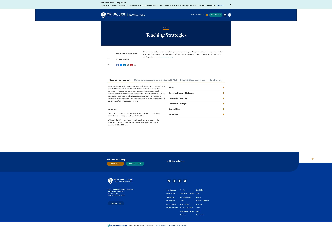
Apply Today (115, 164)
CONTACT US (116, 203)
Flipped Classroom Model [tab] (193, 80)
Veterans (183, 215)
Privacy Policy (164, 225)
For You (182, 190)
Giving (198, 211)
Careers (198, 197)
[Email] (135, 65)
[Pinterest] (131, 65)
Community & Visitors (187, 211)
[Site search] (229, 15)
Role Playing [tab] (215, 80)
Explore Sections (198, 15)
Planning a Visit (171, 204)
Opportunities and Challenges (181, 93)
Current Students (185, 197)
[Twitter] (128, 65)
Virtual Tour (170, 197)
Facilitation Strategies (178, 104)
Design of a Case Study (178, 98)
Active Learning (167, 57)
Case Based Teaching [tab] (120, 80)
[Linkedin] (124, 65)
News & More (137, 14)
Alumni (182, 201)
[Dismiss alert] (230, 4)
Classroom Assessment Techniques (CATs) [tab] (155, 80)
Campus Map (170, 194)
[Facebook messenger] (121, 65)
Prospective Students (187, 194)
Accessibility (172, 225)
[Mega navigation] (225, 15)
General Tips (174, 109)
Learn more (220, 5)
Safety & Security (172, 208)
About (171, 87)
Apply (197, 194)
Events (198, 208)
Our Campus (171, 190)
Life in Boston (170, 201)
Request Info (135, 164)
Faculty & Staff (184, 204)
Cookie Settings (181, 225)
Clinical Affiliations (177, 161)
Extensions (173, 114)
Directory (199, 204)
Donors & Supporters (186, 208)
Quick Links (200, 190)
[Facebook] (117, 65)
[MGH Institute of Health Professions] (113, 15)
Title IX (158, 225)
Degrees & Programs (202, 201)
